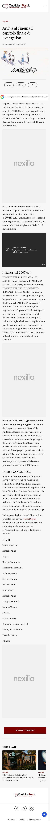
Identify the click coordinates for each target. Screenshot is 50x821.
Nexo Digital (30, 518)
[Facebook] (16, 808)
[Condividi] (32, 84)
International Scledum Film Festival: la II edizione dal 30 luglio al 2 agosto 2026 (17, 778)
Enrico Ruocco (9, 44)
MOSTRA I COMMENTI (25, 730)
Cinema (5, 21)
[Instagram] (31, 808)
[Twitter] (24, 808)
